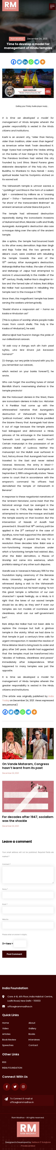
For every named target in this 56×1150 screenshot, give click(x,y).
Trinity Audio (31, 106)
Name (5, 889)
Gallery (32, 1028)
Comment (6, 864)
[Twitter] (19, 62)
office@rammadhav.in (19, 1006)
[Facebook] (13, 62)
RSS (4, 1062)
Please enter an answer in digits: (14, 935)
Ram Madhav (18, 1117)
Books (32, 1034)
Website (5, 919)
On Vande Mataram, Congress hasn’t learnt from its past (25, 766)
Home (5, 1022)
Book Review (9, 1039)
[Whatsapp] (31, 62)
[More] (42, 62)
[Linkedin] (25, 62)
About (32, 1022)
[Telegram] (36, 62)
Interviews (34, 1039)
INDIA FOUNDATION (12, 1067)
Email (4, 904)
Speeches (7, 1045)
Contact (33, 1045)
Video (5, 1028)
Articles (6, 1034)
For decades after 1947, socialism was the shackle (27, 819)
